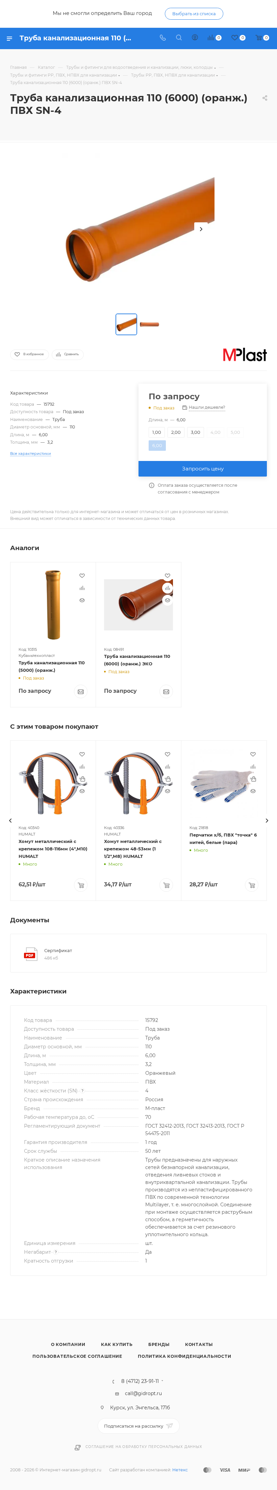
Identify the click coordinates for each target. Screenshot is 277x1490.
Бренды (159, 1344)
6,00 (157, 445)
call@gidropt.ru (143, 1393)
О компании (68, 1344)
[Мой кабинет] (195, 38)
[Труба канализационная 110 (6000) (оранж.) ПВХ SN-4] (138, 229)
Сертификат (58, 950)
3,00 (195, 432)
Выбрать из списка (194, 13)
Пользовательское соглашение (77, 1356)
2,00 (176, 432)
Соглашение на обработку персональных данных (143, 1447)
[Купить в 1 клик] (82, 778)
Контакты (199, 1344)
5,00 (235, 432)
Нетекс (180, 1469)
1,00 (156, 432)
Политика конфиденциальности (184, 1356)
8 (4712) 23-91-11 (140, 1381)
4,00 (215, 432)
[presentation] (10, 820)
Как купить (117, 1344)
